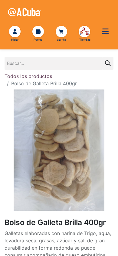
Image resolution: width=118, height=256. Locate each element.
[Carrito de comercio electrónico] (61, 31)
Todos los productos (28, 76)
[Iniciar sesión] (15, 31)
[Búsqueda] (107, 63)
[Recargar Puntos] (38, 31)
